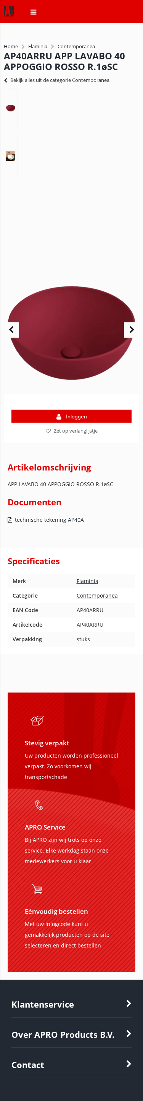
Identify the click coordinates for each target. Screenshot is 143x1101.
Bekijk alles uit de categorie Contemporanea (59, 80)
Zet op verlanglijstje (76, 430)
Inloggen (76, 416)
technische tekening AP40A (49, 519)
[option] (11, 108)
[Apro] (5, 16)
